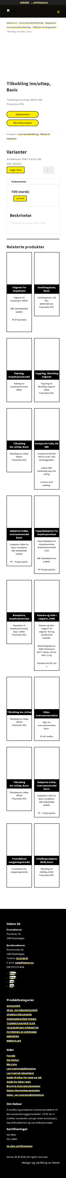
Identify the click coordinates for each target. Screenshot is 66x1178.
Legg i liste (16, 169)
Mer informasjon (22, 122)
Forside (11, 1055)
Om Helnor (13, 1059)
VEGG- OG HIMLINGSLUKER (22, 1010)
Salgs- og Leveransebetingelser (25, 1094)
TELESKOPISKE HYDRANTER (23, 1027)
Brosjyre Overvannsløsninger (23, 1086)
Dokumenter (23, 114)
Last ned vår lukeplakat (20, 1073)
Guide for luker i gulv (19, 1081)
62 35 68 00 (24, 2)
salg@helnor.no (24, 962)
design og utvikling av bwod (40, 1162)
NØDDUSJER (14, 1040)
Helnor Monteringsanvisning (23, 1090)
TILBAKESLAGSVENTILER (21, 1023)
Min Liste (12, 1064)
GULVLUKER (13, 1005)
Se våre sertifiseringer (20, 1146)
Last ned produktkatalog (21, 1068)
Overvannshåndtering (31, 22)
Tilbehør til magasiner (44, 27)
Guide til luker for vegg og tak (24, 1077)
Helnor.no (12, 22)
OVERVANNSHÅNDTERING (21, 1018)
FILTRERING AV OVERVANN (22, 1031)
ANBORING (13, 1036)
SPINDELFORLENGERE (19, 1014)
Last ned (20, 198)
